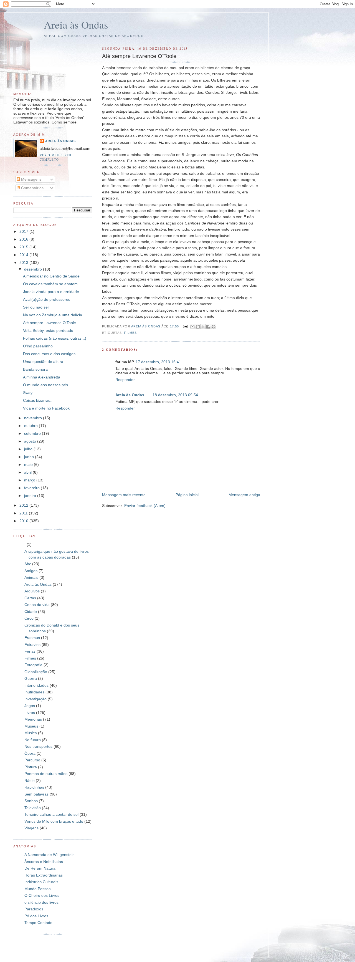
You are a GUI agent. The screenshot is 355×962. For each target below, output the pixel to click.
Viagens (31, 828)
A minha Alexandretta (41, 377)
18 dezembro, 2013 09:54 (175, 395)
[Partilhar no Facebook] (208, 326)
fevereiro (32, 488)
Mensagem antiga (244, 495)
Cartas (30, 598)
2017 (24, 231)
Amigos (30, 571)
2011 (24, 513)
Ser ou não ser (36, 307)
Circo (29, 618)
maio (29, 464)
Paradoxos (33, 909)
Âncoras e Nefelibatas (43, 861)
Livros (29, 712)
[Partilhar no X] (203, 326)
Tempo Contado (38, 922)
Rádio (29, 780)
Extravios (32, 644)
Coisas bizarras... (38, 400)
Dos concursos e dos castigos (49, 354)
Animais (31, 577)
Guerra (30, 678)
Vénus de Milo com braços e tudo (53, 821)
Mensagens (31, 179)
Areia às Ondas (76, 24)
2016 (24, 239)
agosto (30, 441)
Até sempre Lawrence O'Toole (49, 322)
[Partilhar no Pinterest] (213, 326)
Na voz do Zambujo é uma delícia (52, 315)
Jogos (29, 705)
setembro (33, 433)
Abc (27, 564)
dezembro (33, 269)
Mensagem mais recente (124, 495)
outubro (31, 425)
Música (30, 733)
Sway (27, 392)
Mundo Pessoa (37, 889)
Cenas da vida (37, 604)
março (30, 480)
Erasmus (32, 637)
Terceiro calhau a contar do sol (51, 814)
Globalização (35, 672)
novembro (33, 418)
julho (29, 449)
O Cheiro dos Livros (41, 895)
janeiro (30, 495)
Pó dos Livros (36, 916)
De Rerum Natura (39, 868)
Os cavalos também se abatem (50, 284)
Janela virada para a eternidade (51, 291)
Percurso (32, 760)
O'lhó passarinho (38, 346)
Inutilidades (34, 692)
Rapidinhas (34, 787)
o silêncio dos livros (41, 902)
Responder (125, 379)
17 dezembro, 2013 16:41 (158, 362)
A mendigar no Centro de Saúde (51, 276)
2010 (24, 521)
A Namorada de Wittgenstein (49, 854)
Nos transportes (38, 746)
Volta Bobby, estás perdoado (48, 330)
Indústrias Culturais (41, 882)
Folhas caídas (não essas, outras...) (54, 338)
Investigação (35, 699)
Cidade (30, 611)
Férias (30, 651)
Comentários (32, 188)
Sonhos (31, 801)
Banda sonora (35, 369)
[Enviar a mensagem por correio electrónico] (185, 326)
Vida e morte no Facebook (46, 408)
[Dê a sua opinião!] (198, 326)
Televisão (32, 808)
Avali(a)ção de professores (46, 299)
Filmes (130, 332)
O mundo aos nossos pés (45, 385)
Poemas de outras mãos (45, 773)
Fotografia (33, 665)
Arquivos (32, 591)
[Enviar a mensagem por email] (192, 326)
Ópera (30, 753)
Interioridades (36, 685)
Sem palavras (36, 794)
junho (29, 457)
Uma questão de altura (43, 361)
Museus (31, 726)
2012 (24, 505)
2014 (24, 255)
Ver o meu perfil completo (56, 157)
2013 (24, 262)
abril (28, 472)
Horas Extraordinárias (43, 875)
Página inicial (187, 495)
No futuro (32, 740)
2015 (24, 247)
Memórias (33, 719)
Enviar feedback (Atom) (145, 505)
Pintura (30, 767)
